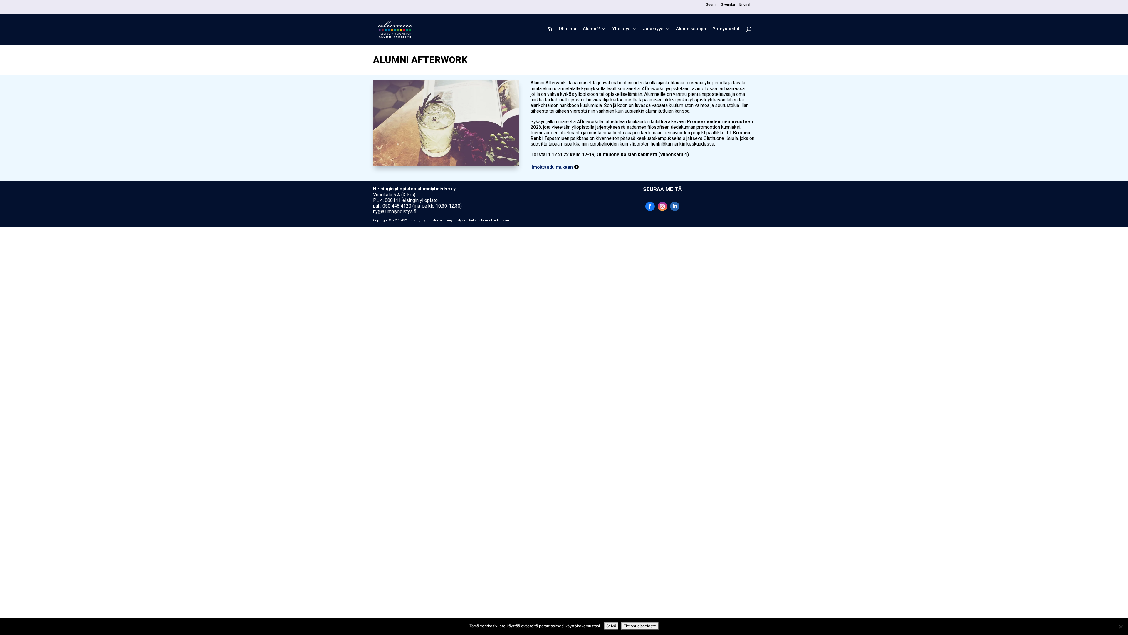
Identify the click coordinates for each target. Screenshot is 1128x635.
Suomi (711, 4)
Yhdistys (621, 29)
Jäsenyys (653, 29)
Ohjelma (567, 29)
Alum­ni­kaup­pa (691, 29)
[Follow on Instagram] (662, 206)
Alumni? (591, 29)
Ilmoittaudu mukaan (552, 167)
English (745, 4)
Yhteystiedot (726, 29)
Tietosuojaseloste (640, 626)
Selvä (611, 626)
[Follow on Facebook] (650, 206)
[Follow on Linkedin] (674, 206)
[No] (1121, 626)
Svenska (728, 4)
